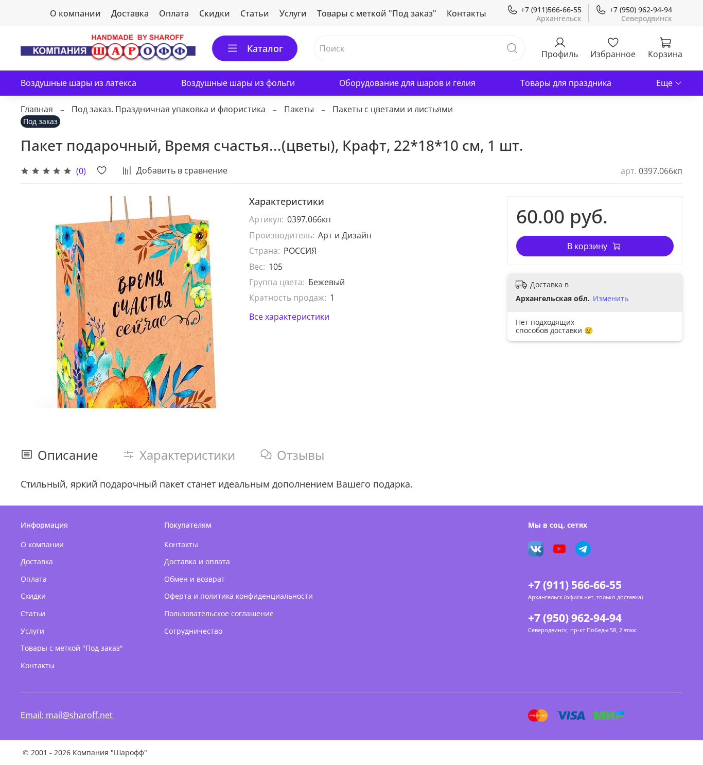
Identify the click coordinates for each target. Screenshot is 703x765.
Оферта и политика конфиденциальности (238, 596)
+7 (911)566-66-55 (551, 9)
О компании (75, 13)
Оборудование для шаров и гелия (407, 83)
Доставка (130, 13)
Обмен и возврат (194, 579)
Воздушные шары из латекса (78, 83)
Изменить (610, 298)
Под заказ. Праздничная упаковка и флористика (169, 109)
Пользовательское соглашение (219, 613)
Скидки (214, 13)
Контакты (466, 13)
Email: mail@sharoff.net (67, 715)
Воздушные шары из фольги (238, 83)
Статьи (254, 13)
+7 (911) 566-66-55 (575, 585)
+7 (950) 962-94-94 (640, 9)
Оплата (174, 13)
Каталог (265, 48)
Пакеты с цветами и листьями (392, 109)
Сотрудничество (193, 631)
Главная (37, 109)
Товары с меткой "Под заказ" (376, 13)
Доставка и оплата (197, 561)
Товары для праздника (565, 83)
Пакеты (299, 109)
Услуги (293, 13)
